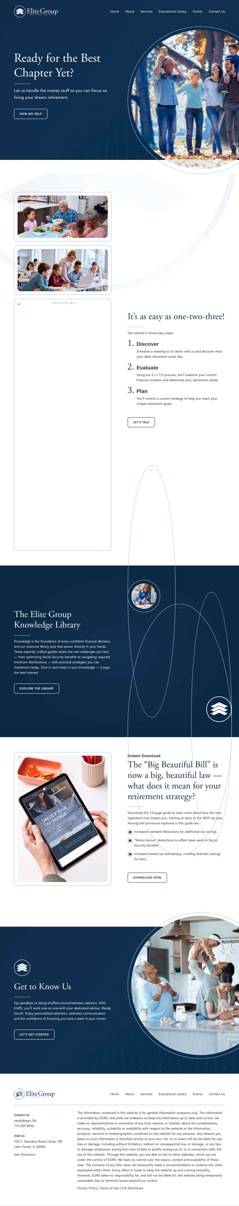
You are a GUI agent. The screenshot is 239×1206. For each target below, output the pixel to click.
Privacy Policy (87, 1188)
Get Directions (24, 1155)
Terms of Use (109, 1188)
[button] (30, 114)
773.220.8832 (24, 1126)
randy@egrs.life (25, 1121)
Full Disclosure (132, 1188)
